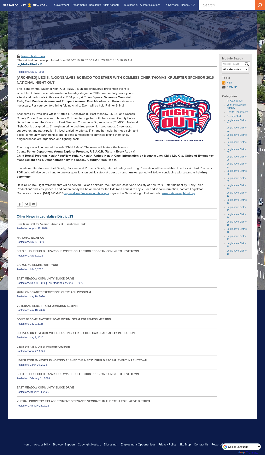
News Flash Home (33, 56)
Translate (252, 452)
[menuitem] (61, 5)
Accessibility (42, 444)
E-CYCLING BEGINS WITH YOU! (37, 264)
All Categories (235, 100)
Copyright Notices (89, 444)
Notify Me (232, 87)
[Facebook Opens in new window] (20, 204)
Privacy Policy (167, 444)
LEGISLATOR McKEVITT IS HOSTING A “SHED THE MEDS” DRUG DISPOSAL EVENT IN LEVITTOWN (82, 360)
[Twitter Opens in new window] (27, 204)
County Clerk (234, 116)
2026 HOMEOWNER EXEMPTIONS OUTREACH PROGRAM (54, 292)
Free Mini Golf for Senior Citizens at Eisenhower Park (51, 224)
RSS (229, 82)
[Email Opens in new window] (33, 204)
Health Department (237, 112)
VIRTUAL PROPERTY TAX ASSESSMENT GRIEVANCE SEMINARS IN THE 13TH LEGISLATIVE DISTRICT (83, 401)
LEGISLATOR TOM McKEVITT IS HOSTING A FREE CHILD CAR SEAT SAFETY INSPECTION (76, 333)
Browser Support (64, 444)
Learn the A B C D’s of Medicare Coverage (43, 346)
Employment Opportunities (138, 444)
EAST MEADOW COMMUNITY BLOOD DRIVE (45, 278)
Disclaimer (111, 444)
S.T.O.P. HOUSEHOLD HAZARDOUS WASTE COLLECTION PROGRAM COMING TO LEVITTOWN (78, 251)
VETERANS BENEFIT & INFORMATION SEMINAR (48, 305)
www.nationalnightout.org (178, 193)
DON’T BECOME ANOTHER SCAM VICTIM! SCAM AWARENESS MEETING (64, 319)
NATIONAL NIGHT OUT (31, 237)
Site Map (185, 444)
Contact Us (201, 444)
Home (27, 444)
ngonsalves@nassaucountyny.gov (86, 193)
